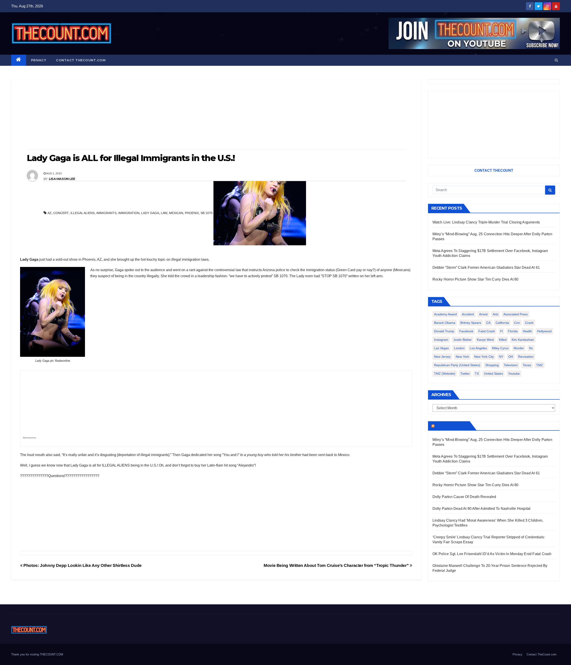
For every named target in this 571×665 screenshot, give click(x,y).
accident (468, 314)
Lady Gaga (150, 213)
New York (462, 356)
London (459, 348)
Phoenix (192, 213)
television (511, 365)
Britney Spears (470, 322)
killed (503, 339)
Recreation (526, 356)
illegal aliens (82, 213)
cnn (517, 322)
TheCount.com (451, 425)
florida (513, 331)
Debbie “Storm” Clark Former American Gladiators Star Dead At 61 (486, 267)
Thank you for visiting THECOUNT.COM (37, 654)
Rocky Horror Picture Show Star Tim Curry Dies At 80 (475, 279)
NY (501, 356)
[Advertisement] (216, 115)
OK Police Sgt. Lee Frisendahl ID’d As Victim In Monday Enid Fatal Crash (492, 554)
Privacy (38, 60)
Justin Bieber (462, 339)
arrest (483, 314)
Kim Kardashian (523, 339)
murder (519, 348)
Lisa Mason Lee (62, 179)
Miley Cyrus (500, 348)
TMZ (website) (444, 373)
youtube (514, 373)
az (50, 213)
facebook (466, 331)
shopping (492, 365)
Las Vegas (441, 348)
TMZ (539, 365)
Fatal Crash (486, 331)
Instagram (441, 339)
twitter (465, 373)
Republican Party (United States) (457, 365)
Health (527, 331)
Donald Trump (444, 331)
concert (61, 213)
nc (531, 348)
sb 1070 (207, 213)
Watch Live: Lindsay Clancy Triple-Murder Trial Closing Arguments (486, 222)
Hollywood (544, 331)
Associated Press (515, 314)
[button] (556, 60)
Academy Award (445, 314)
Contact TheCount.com (81, 60)
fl (501, 331)
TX (477, 373)
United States (493, 373)
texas (527, 365)
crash (529, 322)
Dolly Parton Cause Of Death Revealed (464, 497)
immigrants (106, 213)
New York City (484, 356)
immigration (128, 213)
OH (510, 356)
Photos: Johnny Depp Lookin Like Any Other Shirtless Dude (82, 565)
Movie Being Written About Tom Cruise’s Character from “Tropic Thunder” (337, 565)
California (502, 322)
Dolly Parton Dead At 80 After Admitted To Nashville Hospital (481, 508)
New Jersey (442, 356)
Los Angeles (478, 348)
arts (495, 314)
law (164, 213)
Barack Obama (444, 322)
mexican (176, 213)
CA (488, 322)
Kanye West (485, 339)
